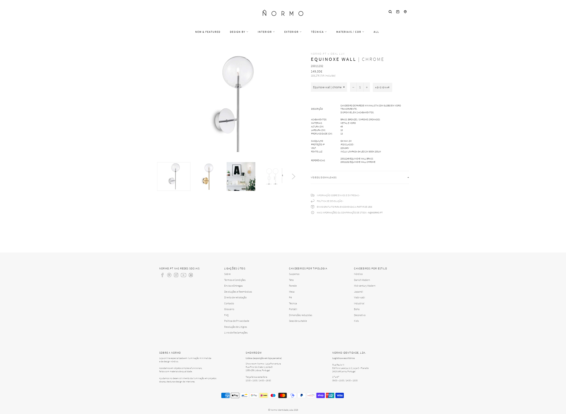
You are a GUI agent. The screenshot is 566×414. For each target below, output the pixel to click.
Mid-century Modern (364, 285)
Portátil (293, 309)
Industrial (359, 303)
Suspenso (294, 274)
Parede (293, 285)
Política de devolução (329, 201)
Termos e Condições (235, 280)
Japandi (358, 291)
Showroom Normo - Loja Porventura (263, 363)
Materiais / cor (349, 31)
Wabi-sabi (359, 297)
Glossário (229, 309)
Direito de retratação (235, 297)
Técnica (318, 31)
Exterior (292, 31)
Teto (291, 280)
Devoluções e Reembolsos (238, 291)
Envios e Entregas (233, 285)
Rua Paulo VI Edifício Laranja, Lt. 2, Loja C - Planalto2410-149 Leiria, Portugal (350, 368)
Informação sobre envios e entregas (338, 195)
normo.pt (319, 53)
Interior (265, 31)
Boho (356, 309)
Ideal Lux (337, 53)
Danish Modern (362, 280)
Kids (356, 320)
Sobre (227, 274)
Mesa (291, 291)
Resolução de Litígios (235, 326)
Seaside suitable (298, 320)
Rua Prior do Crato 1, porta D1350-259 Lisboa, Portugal (259, 368)
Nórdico (358, 274)
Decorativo (359, 315)
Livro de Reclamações (236, 332)
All (376, 31)
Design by (238, 31)
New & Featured (207, 31)
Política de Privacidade (236, 320)
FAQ (226, 315)
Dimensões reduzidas (300, 315)
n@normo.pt (375, 212)
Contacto (229, 303)
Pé (290, 297)
